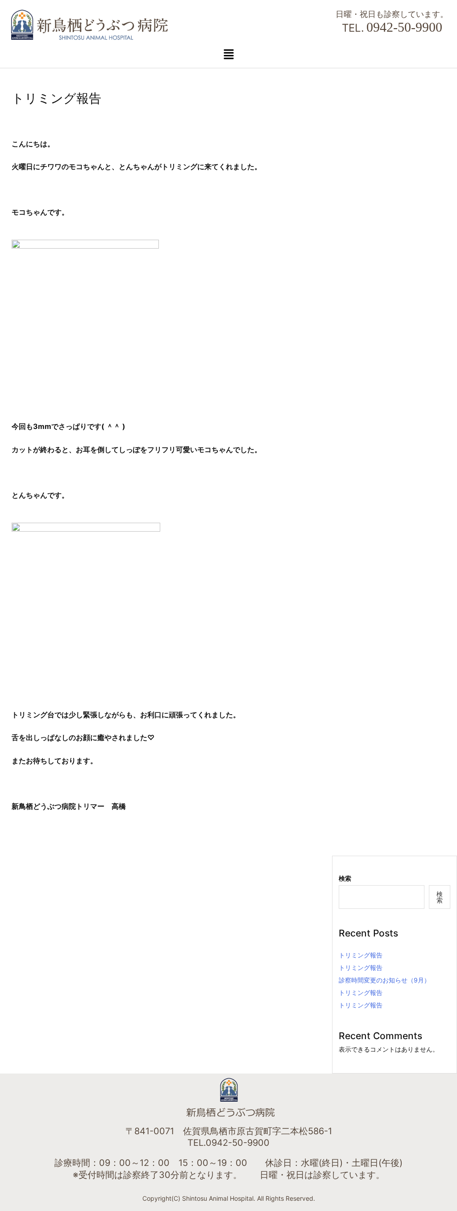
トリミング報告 (360, 955)
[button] (228, 54)
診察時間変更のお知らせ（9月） (384, 980)
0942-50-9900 (404, 27)
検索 (345, 878)
